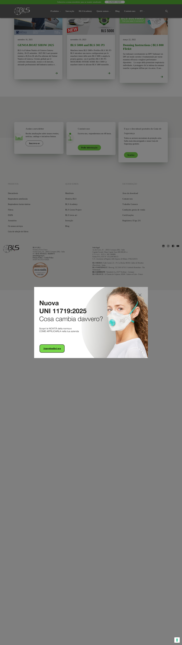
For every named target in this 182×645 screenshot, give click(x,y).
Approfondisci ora (52, 348)
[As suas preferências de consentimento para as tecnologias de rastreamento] (177, 640)
